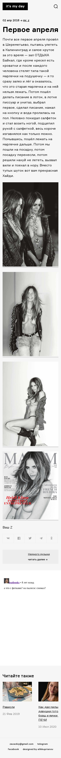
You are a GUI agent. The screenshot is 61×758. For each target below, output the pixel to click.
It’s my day (15, 6)
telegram (42, 743)
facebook (13, 749)
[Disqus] (30, 618)
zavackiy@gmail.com (21, 743)
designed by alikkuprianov (38, 749)
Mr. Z (26, 20)
